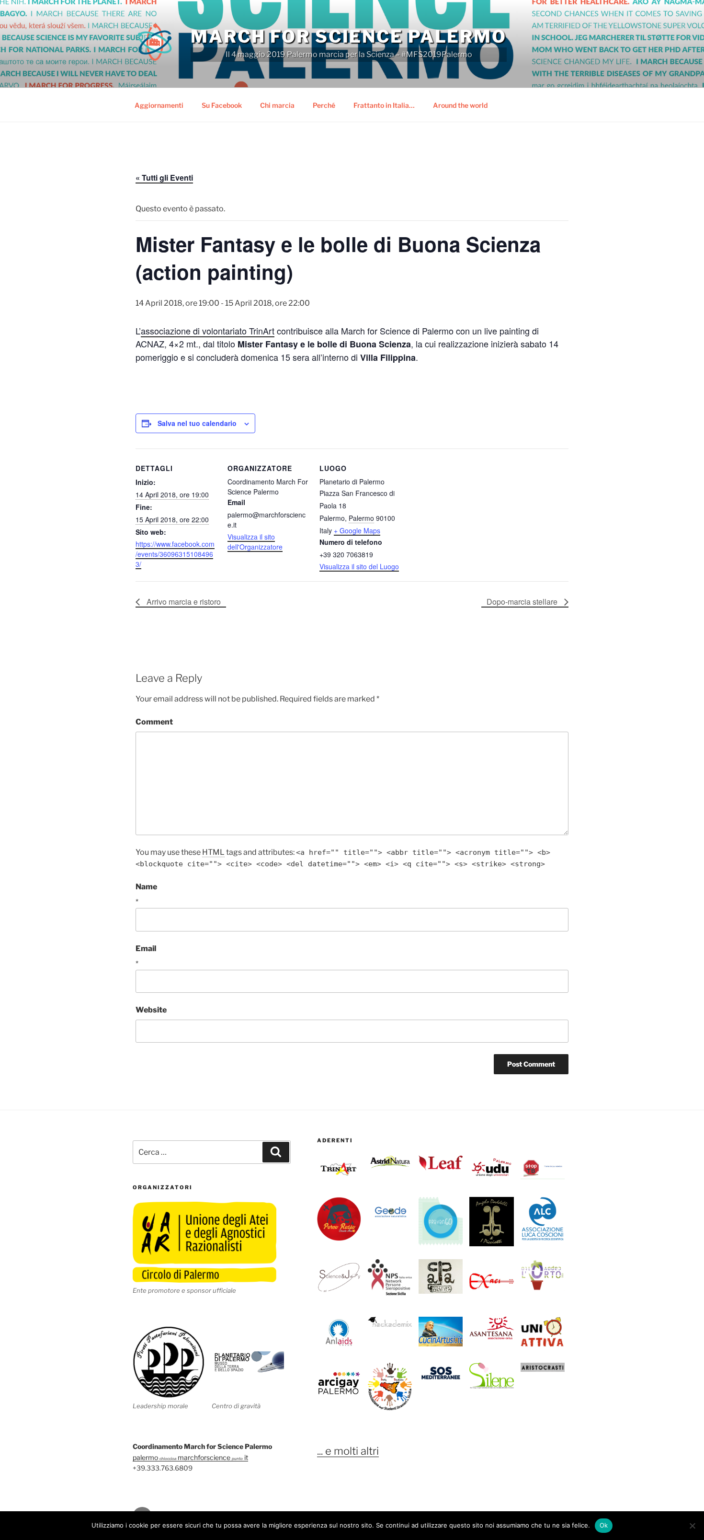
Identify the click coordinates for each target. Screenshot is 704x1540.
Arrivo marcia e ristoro (183, 601)
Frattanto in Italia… (384, 105)
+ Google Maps (357, 530)
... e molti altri (348, 1451)
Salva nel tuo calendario (197, 423)
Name (146, 886)
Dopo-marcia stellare (523, 601)
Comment (154, 721)
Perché (324, 105)
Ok (604, 1525)
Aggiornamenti (159, 105)
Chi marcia (277, 105)
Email (146, 948)
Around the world (460, 105)
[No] (692, 1525)
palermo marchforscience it (190, 1457)
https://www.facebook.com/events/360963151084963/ (175, 554)
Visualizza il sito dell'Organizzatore (255, 542)
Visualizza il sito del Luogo (359, 566)
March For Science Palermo (349, 36)
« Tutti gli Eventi (164, 177)
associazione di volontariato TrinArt (207, 330)
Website (151, 1009)
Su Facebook (222, 105)
